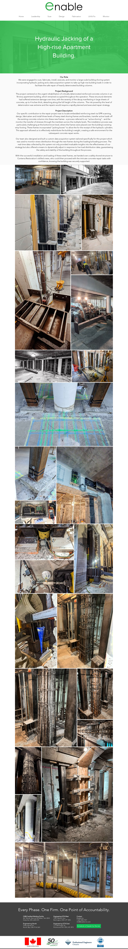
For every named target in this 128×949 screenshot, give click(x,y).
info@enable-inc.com (84, 922)
